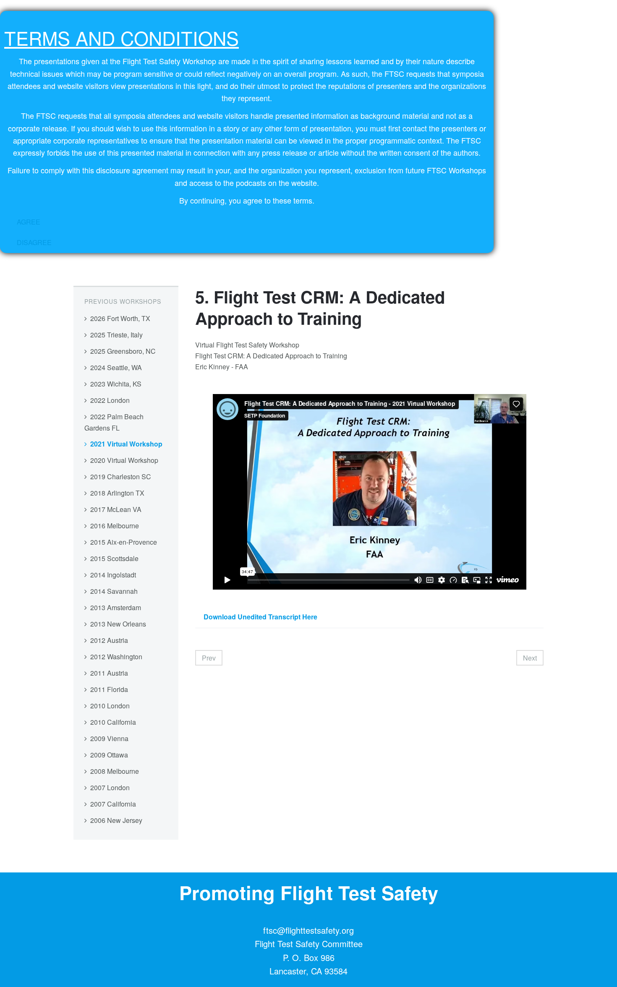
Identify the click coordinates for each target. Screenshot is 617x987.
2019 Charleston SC (120, 476)
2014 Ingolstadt (113, 575)
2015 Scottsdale (114, 558)
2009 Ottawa (109, 755)
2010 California (113, 722)
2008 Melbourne (114, 771)
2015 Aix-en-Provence (123, 542)
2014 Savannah (114, 591)
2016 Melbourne (114, 525)
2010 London (110, 705)
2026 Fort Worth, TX (120, 318)
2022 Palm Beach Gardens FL (114, 422)
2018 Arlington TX (117, 493)
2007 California (113, 804)
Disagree (34, 242)
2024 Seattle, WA (116, 367)
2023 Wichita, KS (115, 384)
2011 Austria (109, 673)
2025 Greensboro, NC (123, 351)
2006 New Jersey (116, 820)
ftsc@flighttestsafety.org (308, 930)
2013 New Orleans (118, 624)
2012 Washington (116, 656)
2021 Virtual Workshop (126, 444)
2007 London (110, 787)
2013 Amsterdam (115, 607)
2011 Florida (109, 689)
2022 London (110, 400)
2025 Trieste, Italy (116, 334)
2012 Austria (109, 640)
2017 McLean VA (115, 509)
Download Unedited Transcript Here (260, 616)
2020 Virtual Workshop (124, 460)
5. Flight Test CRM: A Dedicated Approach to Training (320, 307)
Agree (28, 222)
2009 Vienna (109, 738)
